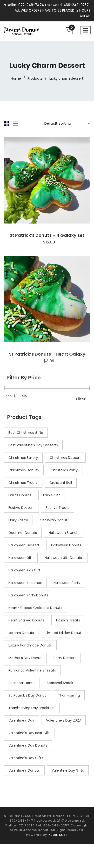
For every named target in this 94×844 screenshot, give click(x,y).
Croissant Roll (60, 482)
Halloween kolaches (25, 582)
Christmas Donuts (23, 470)
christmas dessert (65, 457)
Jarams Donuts (21, 632)
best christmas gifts (25, 432)
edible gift (51, 495)
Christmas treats (23, 482)
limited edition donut (63, 632)
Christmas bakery (23, 457)
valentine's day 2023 (63, 720)
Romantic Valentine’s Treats (32, 670)
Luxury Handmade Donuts (30, 645)
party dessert (65, 657)
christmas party (64, 470)
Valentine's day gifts (25, 757)
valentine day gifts (68, 770)
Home (16, 78)
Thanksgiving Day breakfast (31, 707)
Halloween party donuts (28, 595)
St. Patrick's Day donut (27, 695)
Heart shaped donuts (26, 620)
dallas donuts (19, 495)
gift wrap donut (53, 520)
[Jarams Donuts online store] (21, 30)
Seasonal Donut (21, 682)
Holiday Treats (68, 620)
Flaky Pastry (18, 520)
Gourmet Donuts (22, 532)
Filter (81, 398)
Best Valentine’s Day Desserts (33, 445)
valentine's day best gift (29, 732)
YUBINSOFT (58, 834)
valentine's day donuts (27, 745)
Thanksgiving (69, 695)
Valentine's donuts (24, 770)
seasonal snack (60, 682)
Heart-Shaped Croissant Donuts (35, 607)
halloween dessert (23, 545)
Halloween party (67, 582)
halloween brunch (64, 532)
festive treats (57, 507)
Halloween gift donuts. (64, 557)
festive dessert (21, 507)
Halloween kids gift (24, 570)
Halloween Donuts (66, 545)
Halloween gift (20, 557)
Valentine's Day (21, 720)
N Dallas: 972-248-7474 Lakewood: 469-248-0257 (46, 4)
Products (34, 78)
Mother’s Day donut (25, 657)
